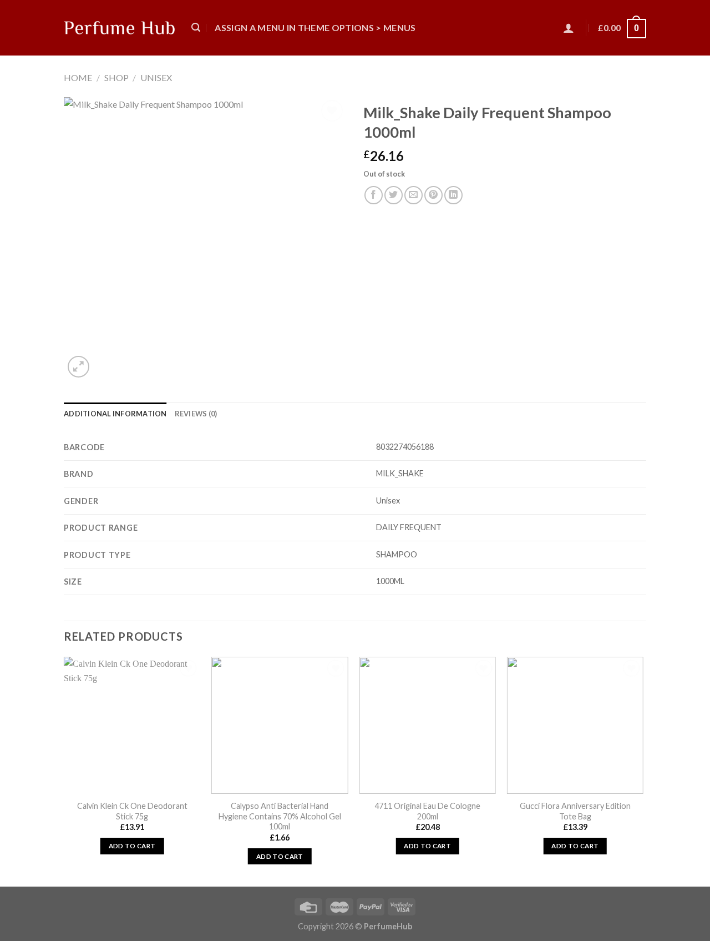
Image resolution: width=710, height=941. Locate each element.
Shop (116, 77)
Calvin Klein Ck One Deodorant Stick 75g (132, 811)
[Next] (643, 770)
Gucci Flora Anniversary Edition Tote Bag (575, 811)
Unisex (156, 77)
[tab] (115, 413)
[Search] (195, 27)
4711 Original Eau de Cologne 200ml (427, 811)
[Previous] (64, 770)
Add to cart (132, 845)
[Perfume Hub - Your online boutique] (119, 27)
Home (78, 77)
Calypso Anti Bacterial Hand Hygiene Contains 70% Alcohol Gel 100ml (280, 816)
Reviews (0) (196, 413)
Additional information (115, 413)
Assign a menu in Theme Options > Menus (315, 27)
